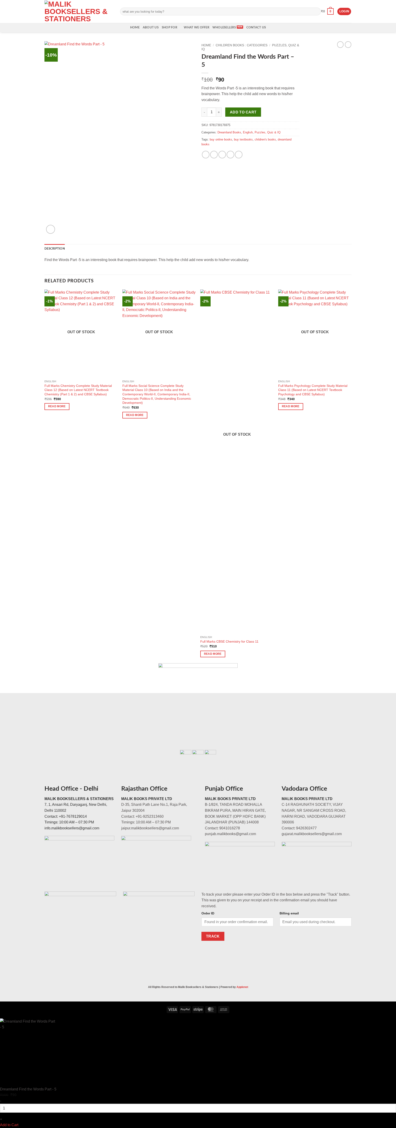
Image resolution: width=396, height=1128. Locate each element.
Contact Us (256, 27)
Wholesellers (224, 27)
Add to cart (243, 112)
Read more (57, 406)
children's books (265, 139)
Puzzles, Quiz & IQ (267, 132)
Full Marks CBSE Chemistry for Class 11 (229, 641)
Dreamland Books (229, 132)
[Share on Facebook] (205, 154)
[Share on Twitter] (214, 154)
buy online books (221, 139)
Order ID (207, 913)
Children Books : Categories (241, 45)
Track (213, 936)
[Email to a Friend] (222, 154)
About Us (151, 27)
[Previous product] (348, 44)
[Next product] (340, 44)
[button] (327, 11)
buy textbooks (243, 139)
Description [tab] (54, 248)
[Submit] (316, 11)
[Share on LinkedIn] (238, 154)
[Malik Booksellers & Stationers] (78, 11)
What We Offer (196, 27)
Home (135, 27)
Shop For (169, 27)
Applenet (242, 987)
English (248, 132)
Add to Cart (9, 1125)
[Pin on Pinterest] (230, 154)
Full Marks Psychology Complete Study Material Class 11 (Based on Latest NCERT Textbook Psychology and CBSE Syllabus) (312, 390)
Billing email (289, 913)
